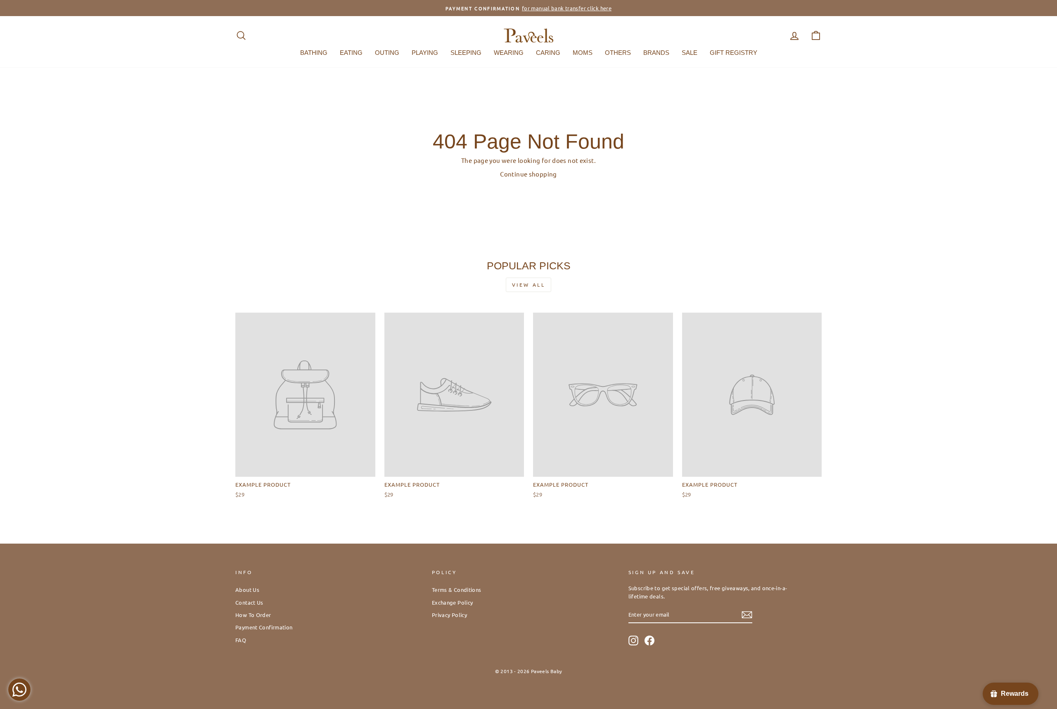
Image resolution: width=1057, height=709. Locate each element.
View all (528, 284)
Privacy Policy (449, 614)
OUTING (387, 52)
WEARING (509, 52)
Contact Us (249, 602)
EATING (351, 52)
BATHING (313, 52)
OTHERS (618, 52)
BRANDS (656, 52)
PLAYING (425, 52)
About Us (247, 589)
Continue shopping (528, 174)
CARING (548, 52)
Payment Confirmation (264, 627)
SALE (689, 52)
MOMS (582, 52)
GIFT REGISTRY (733, 52)
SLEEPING (465, 52)
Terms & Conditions (456, 589)
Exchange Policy (452, 602)
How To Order (253, 614)
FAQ (240, 639)
